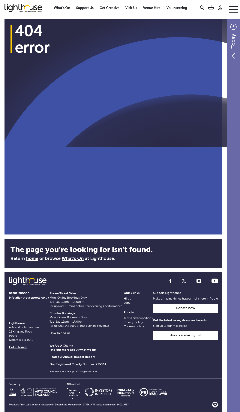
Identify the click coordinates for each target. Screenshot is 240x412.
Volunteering (176, 8)
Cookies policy (134, 326)
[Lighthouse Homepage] (26, 8)
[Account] (220, 8)
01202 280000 (19, 293)
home (32, 258)
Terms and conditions (138, 318)
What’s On (62, 8)
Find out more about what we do (73, 349)
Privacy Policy (133, 322)
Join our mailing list (185, 335)
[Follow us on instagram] (198, 281)
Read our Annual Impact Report (72, 357)
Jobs (127, 302)
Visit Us (131, 8)
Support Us (85, 8)
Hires (127, 298)
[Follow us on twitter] (184, 281)
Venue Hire (151, 8)
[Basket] (211, 8)
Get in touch (18, 347)
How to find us (60, 333)
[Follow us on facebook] (170, 281)
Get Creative (109, 8)
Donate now (185, 308)
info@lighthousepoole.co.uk (29, 297)
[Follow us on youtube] (215, 281)
